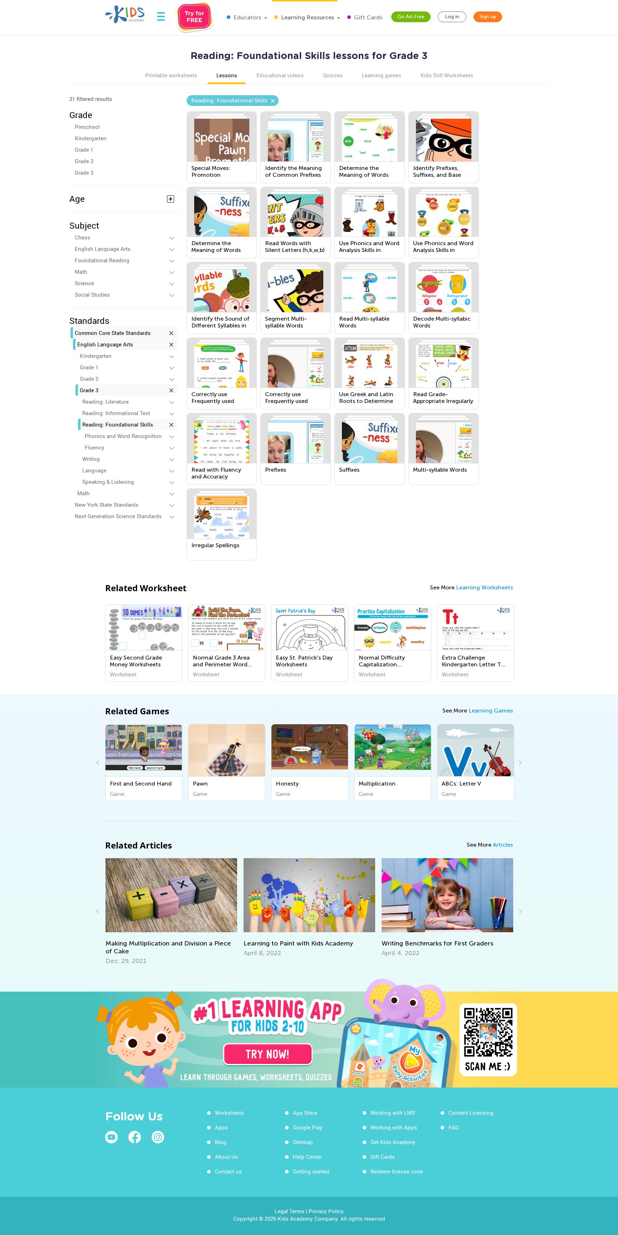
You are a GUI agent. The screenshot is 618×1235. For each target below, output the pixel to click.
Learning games (381, 75)
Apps (221, 1127)
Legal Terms (289, 1211)
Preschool (87, 126)
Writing (91, 458)
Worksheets (229, 1112)
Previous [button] (98, 762)
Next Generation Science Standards (118, 516)
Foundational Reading (102, 260)
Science (84, 283)
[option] (143, 643)
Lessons (226, 75)
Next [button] (519, 762)
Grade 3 (84, 172)
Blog (220, 1142)
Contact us (228, 1171)
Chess (82, 237)
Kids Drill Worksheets (447, 75)
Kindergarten (91, 138)
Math (81, 271)
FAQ (453, 1127)
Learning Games (491, 710)
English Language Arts (103, 248)
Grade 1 (84, 149)
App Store (305, 1112)
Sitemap (303, 1142)
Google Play (308, 1127)
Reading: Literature (105, 401)
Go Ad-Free (411, 17)
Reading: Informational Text (116, 413)
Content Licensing (471, 1112)
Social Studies (92, 294)
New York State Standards (106, 504)
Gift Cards (367, 17)
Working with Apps (394, 1127)
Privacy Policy (326, 1211)
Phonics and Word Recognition (123, 435)
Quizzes (333, 75)
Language (94, 470)
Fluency (94, 447)
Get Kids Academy (393, 1142)
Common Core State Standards (113, 332)
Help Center (307, 1156)
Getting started (311, 1171)
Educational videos (280, 75)
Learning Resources (307, 17)
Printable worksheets (171, 75)
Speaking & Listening (108, 481)
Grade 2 (84, 161)
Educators (246, 17)
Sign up (488, 17)
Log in (452, 17)
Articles (503, 844)
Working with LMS (393, 1112)
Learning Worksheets (484, 587)
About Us (226, 1156)
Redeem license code (397, 1171)
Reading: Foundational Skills (117, 424)
